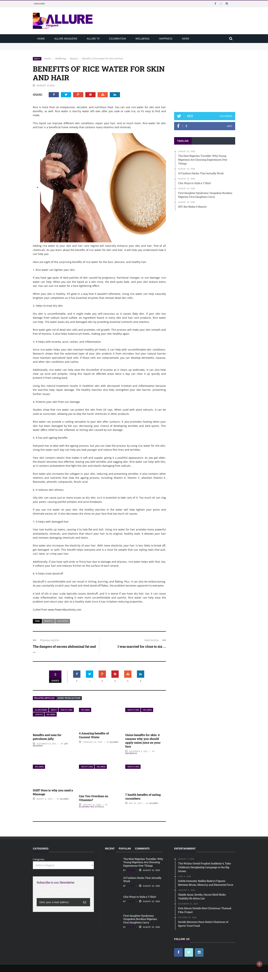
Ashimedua (131, 753)
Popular (125, 848)
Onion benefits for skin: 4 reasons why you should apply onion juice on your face (143, 740)
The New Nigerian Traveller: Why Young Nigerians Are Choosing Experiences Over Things (84, 44)
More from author (69, 698)
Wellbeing (142, 38)
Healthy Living (66, 710)
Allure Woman (41, 710)
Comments (142, 848)
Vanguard (39, 3)
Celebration (117, 38)
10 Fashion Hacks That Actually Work (54, 48)
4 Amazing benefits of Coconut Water (94, 735)
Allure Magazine (65, 38)
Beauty (37, 59)
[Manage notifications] (259, 964)
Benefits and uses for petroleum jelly (47, 737)
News (185, 38)
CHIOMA (131, 870)
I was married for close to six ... (142, 646)
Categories (38, 859)
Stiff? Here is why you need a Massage (53, 792)
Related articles (44, 698)
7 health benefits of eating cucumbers (143, 796)
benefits (48, 621)
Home (41, 38)
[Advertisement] (204, 79)
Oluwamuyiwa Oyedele (91, 806)
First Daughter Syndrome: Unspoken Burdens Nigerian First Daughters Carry (140, 919)
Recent (110, 848)
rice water (62, 621)
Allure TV (93, 38)
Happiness (165, 38)
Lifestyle (39, 714)
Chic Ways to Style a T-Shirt (139, 896)
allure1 (114, 742)
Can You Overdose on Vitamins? (93, 798)
